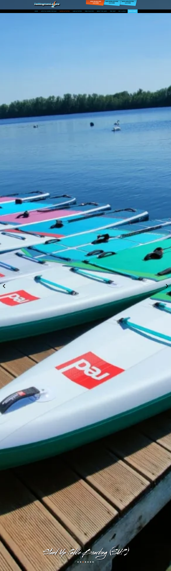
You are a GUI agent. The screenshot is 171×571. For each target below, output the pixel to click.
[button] (78, 562)
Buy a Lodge (122, 11)
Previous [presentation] (4, 286)
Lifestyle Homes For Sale (49, 11)
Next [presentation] (167, 286)
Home (36, 11)
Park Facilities (89, 11)
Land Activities (77, 11)
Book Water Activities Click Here (112, 2)
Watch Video (132, 11)
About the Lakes (102, 11)
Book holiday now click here (95, 2)
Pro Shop (113, 11)
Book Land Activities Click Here (128, 2)
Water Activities (65, 11)
